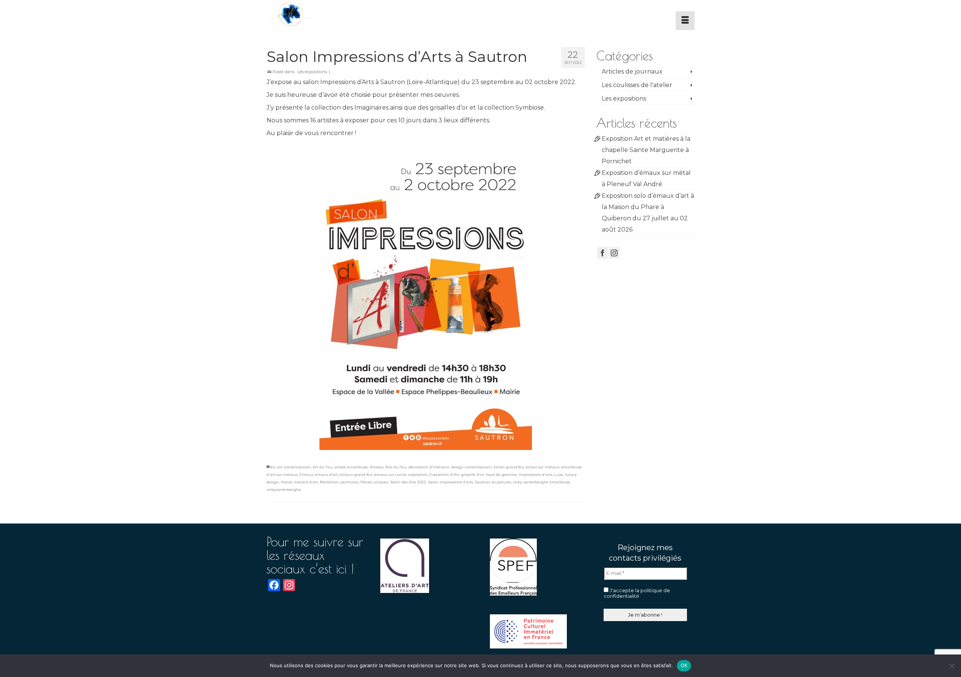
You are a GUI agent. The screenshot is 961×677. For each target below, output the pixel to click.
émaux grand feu (356, 474)
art (273, 467)
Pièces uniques (374, 482)
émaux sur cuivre (390, 474)
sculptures (501, 482)
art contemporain (294, 467)
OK (684, 665)
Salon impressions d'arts (450, 482)
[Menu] (685, 20)
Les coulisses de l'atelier (637, 85)
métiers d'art (306, 482)
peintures (349, 482)
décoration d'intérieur (428, 467)
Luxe (558, 474)
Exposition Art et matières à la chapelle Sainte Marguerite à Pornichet (646, 150)
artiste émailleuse (351, 467)
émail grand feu (509, 467)
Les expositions (312, 71)
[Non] (951, 665)
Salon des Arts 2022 (408, 482)
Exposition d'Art (444, 474)
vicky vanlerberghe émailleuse (541, 482)
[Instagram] (614, 253)
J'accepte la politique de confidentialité (637, 593)
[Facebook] (602, 253)
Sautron (482, 482)
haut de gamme (501, 474)
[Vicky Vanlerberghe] (334, 15)
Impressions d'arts (535, 474)
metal (286, 482)
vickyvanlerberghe (284, 489)
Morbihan (329, 482)
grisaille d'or (472, 474)
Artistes (376, 467)
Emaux (306, 474)
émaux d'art (326, 474)
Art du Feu (323, 467)
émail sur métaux (542, 467)
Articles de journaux (632, 71)
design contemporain (471, 467)
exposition (418, 474)
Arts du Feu (396, 467)
